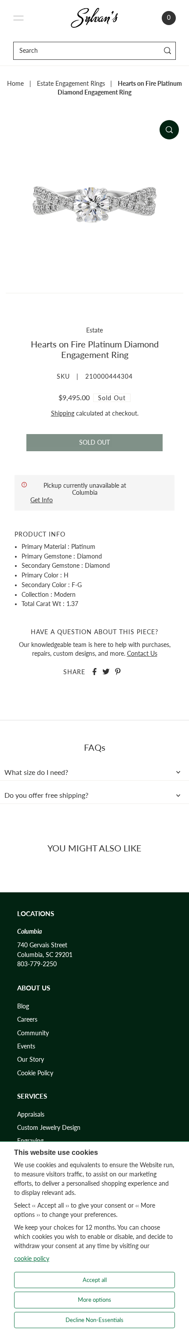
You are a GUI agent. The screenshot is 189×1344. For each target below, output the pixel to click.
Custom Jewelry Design (48, 1127)
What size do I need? (36, 772)
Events (26, 1046)
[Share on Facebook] (94, 671)
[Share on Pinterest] (117, 671)
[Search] (167, 50)
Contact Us (142, 653)
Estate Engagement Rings (71, 83)
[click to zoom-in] (169, 129)
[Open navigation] (18, 18)
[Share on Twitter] (105, 671)
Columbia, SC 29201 (45, 954)
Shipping (62, 413)
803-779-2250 (37, 964)
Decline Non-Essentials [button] (94, 1319)
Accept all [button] (95, 1279)
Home (15, 83)
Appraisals (30, 1114)
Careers (27, 1019)
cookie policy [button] (31, 1258)
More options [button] (94, 1299)
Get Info (41, 500)
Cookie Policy (35, 1073)
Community (33, 1033)
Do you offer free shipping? (46, 795)
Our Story (30, 1059)
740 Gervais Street (42, 945)
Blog (23, 1006)
